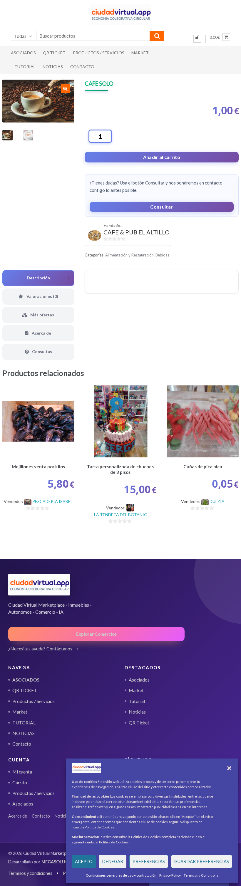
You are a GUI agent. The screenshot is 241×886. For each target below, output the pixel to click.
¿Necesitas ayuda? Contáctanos (40, 648)
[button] (229, 768)
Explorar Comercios (96, 634)
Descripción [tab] (38, 277)
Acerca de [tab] (41, 332)
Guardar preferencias (201, 861)
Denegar (112, 861)
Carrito (19, 782)
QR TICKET (54, 52)
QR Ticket (139, 722)
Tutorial (137, 701)
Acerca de (17, 815)
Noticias (137, 711)
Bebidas (162, 255)
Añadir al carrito (161, 157)
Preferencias (149, 861)
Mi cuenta (22, 771)
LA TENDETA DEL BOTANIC (120, 514)
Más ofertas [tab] (41, 314)
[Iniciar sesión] (197, 39)
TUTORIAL (25, 66)
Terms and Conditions (201, 875)
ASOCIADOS (23, 52)
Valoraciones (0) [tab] (42, 296)
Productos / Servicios (98, 52)
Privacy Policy (170, 875)
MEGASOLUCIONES (61, 861)
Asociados (139, 679)
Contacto (82, 66)
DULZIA (217, 501)
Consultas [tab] (41, 351)
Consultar (161, 206)
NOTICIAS (53, 66)
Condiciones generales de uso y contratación (121, 875)
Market (140, 52)
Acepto (84, 861)
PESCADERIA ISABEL (52, 501)
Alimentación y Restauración (129, 255)
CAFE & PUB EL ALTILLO (136, 232)
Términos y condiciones (30, 873)
